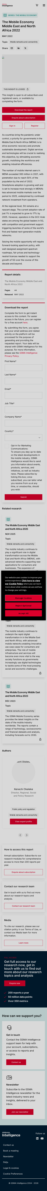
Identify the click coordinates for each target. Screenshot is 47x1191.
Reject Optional (23, 605)
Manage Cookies (23, 598)
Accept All (24, 613)
